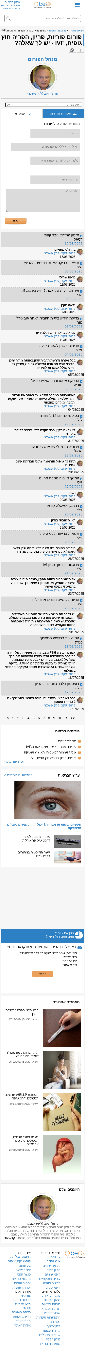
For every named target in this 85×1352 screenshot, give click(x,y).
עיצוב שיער (23, 1270)
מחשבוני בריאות (10, 5)
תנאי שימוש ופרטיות (23, 1306)
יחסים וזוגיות (22, 1283)
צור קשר (25, 1295)
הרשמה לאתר (21, 1316)
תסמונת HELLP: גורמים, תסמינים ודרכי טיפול (22, 1096)
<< (73, 718)
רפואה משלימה (20, 1257)
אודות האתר (22, 1325)
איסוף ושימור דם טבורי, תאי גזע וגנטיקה (50, 752)
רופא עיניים (52, 1287)
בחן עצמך (53, 1326)
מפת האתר (23, 1321)
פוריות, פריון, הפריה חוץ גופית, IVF (53, 758)
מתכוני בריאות (21, 1278)
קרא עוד (9, 1238)
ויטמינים (55, 1322)
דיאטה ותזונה (51, 1283)
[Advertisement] (42, 898)
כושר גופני (24, 1274)
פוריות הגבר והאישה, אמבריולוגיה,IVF (51, 746)
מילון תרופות (12, 2)
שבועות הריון (51, 1313)
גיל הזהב (25, 1265)
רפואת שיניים (51, 1265)
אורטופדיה (53, 1261)
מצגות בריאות (51, 1304)
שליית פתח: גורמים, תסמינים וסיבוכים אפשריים (25, 1140)
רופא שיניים (52, 1274)
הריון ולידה (53, 1270)
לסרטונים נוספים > (18, 775)
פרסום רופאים (21, 1300)
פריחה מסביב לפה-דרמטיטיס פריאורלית (36, 838)
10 (60, 718)
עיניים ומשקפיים (49, 1278)
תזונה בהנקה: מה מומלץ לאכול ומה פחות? (23, 1054)
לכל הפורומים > (14, 761)
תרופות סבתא (51, 1308)
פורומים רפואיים (57, 30)
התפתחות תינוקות (48, 1317)
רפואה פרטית (77, 30)
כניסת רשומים (21, 1312)
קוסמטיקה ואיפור (19, 1261)
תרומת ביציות (67, 741)
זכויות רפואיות (11, 8)
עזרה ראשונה (51, 1330)
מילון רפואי (53, 1339)
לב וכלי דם (53, 1257)
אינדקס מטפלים (49, 1335)
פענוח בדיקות (51, 1295)
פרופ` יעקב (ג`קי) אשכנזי (42, 1223)
